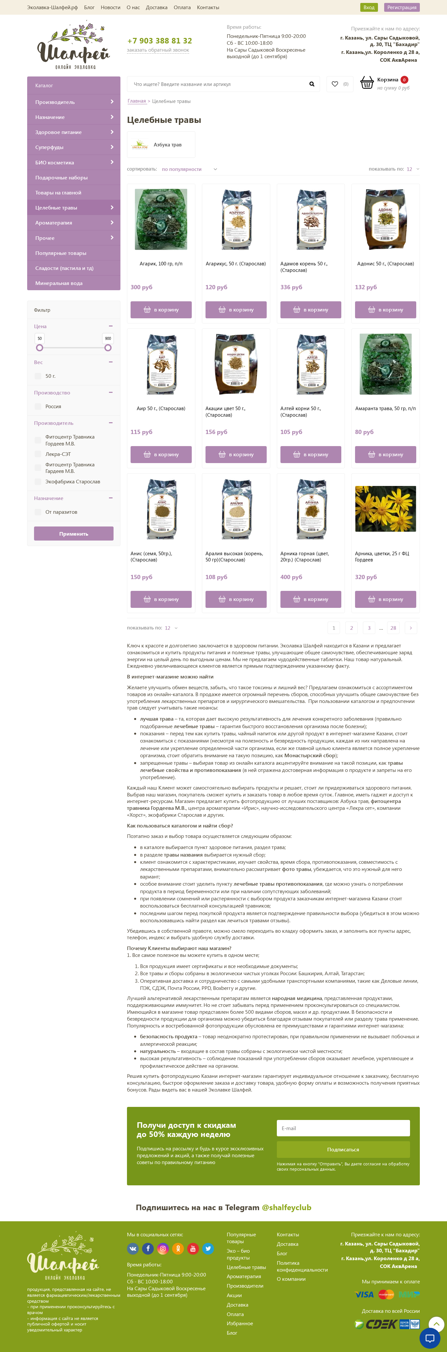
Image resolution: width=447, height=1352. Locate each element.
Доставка (157, 7)
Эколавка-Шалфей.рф (52, 7)
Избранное (240, 1323)
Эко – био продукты (238, 1254)
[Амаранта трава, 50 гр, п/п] (385, 364)
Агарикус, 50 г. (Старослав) (236, 263)
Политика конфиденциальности (302, 1266)
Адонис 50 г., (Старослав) (385, 263)
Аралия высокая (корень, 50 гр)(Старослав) (234, 556)
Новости (110, 7)
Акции (234, 1295)
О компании (291, 1278)
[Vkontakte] (133, 1249)
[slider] (39, 347)
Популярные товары (241, 1237)
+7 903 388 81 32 (159, 40)
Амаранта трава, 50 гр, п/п (385, 408)
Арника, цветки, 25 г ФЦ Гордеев (382, 556)
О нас (133, 7)
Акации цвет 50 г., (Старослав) (225, 411)
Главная (137, 100)
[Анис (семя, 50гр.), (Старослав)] (161, 509)
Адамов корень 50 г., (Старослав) (304, 266)
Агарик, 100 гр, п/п (161, 263)
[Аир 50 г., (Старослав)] (161, 364)
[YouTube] (193, 1249)
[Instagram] (163, 1249)
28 (393, 627)
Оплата (182, 7)
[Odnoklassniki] (178, 1249)
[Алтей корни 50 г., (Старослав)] (311, 364)
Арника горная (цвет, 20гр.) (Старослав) (304, 556)
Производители (245, 1285)
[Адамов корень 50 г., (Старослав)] (311, 219)
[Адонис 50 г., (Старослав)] (385, 219)
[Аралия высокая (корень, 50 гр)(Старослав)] (236, 509)
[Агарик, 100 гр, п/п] (161, 219)
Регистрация (402, 7)
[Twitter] (208, 1249)
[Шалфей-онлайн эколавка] (73, 43)
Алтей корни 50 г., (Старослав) (300, 411)
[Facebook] (148, 1249)
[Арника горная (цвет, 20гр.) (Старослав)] (311, 509)
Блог (89, 7)
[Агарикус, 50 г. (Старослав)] (236, 219)
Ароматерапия (244, 1276)
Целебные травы (246, 1266)
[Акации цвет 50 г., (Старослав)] (236, 364)
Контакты (208, 7)
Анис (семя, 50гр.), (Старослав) (151, 556)
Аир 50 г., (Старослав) (161, 408)
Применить (73, 533)
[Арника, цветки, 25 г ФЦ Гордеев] (385, 509)
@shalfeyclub (287, 1207)
